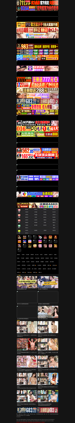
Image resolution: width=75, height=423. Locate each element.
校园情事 (35, 230)
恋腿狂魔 (54, 219)
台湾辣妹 (26, 214)
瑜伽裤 (45, 222)
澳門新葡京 (24, 265)
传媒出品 (26, 227)
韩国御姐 (35, 214)
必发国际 (46, 261)
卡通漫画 (26, 225)
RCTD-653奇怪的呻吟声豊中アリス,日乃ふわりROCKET (27, 353)
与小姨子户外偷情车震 (42, 289)
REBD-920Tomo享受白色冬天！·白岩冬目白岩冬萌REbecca (26, 335)
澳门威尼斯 (54, 268)
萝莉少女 (54, 209)
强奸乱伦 (35, 209)
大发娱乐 (18, 265)
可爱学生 (44, 219)
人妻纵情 (44, 230)
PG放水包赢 (37, 258)
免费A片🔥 (24, 272)
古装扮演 (26, 219)
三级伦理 (26, 211)
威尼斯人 (18, 254)
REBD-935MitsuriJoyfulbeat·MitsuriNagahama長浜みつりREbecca (27, 388)
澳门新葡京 (52, 261)
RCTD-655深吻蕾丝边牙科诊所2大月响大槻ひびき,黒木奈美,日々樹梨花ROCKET (26, 370)
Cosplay (45, 211)
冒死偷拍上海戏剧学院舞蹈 (43, 303)
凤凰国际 (32, 258)
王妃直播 (23, 261)
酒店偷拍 (55, 258)
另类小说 (26, 232)
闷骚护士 (54, 222)
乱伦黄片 (28, 261)
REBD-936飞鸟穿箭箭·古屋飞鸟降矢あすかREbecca (47, 335)
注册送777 (51, 254)
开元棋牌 (27, 254)
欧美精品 (44, 209)
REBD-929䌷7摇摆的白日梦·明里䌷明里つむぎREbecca (47, 387)
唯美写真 (44, 225)
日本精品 (35, 211)
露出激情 (35, 225)
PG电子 (41, 254)
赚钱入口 (40, 272)
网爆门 (54, 225)
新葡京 (18, 258)
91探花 (36, 217)
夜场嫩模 (42, 261)
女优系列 (35, 219)
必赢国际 (27, 258)
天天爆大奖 (24, 268)
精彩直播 (47, 258)
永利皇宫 (28, 265)
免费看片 (39, 268)
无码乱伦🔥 (55, 265)
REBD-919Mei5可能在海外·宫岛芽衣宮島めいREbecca (26, 404)
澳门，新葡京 (34, 268)
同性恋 (54, 227)
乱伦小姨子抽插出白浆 (42, 318)
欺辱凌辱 (26, 217)
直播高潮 (42, 258)
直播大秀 (49, 268)
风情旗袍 (26, 222)
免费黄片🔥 (35, 272)
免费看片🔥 (34, 265)
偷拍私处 (32, 261)
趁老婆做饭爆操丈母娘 (22, 289)
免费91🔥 (18, 272)
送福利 (55, 254)
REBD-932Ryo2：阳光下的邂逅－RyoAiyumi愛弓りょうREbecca (48, 353)
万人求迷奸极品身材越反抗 (22, 318)
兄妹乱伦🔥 (29, 272)
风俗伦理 (54, 230)
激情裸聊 (44, 265)
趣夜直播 (37, 261)
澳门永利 (36, 254)
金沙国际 (28, 268)
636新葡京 (39, 265)
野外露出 (54, 217)
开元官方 (18, 268)
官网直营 (32, 254)
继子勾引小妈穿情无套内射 (22, 303)
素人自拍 (54, 211)
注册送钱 (45, 254)
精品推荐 (26, 209)
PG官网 (23, 254)
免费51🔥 (49, 265)
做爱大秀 (44, 268)
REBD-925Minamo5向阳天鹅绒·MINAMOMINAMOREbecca (44, 404)
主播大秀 (18, 261)
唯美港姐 (44, 214)
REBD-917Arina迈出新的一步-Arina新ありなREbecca (47, 370)
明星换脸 (35, 222)
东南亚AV (54, 214)
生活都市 (26, 230)
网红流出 (44, 217)
